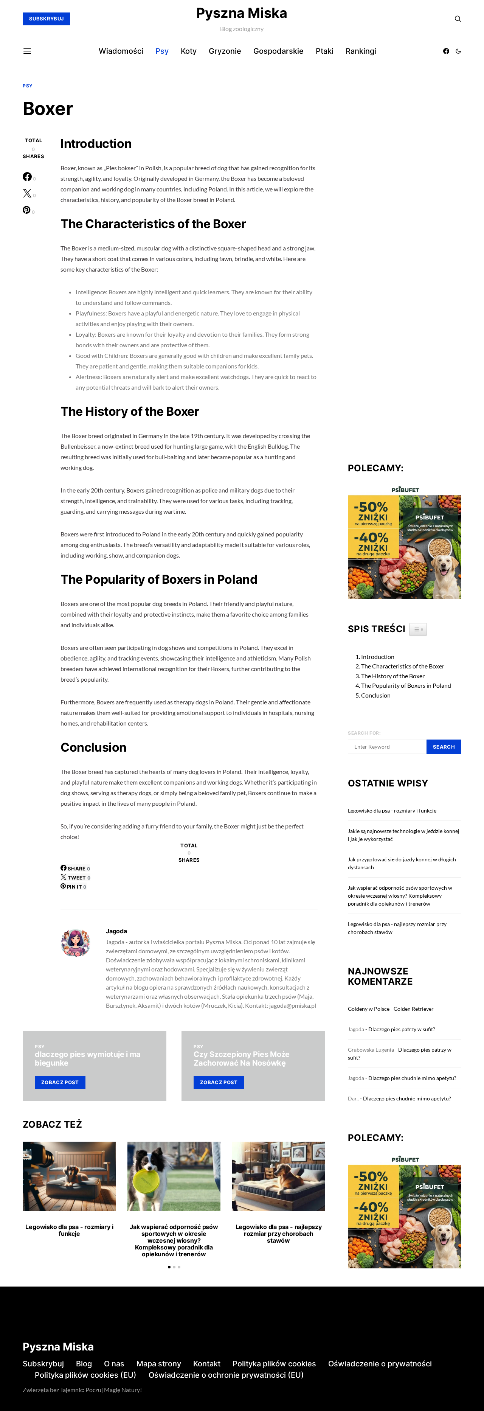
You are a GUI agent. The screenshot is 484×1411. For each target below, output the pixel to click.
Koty (189, 51)
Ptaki (325, 51)
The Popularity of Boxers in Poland (406, 685)
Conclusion (376, 695)
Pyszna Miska (241, 13)
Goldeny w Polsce (368, 1008)
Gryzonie (225, 51)
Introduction (377, 656)
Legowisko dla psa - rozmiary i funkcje (69, 1230)
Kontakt (206, 1363)
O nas (114, 1363)
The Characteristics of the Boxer (402, 666)
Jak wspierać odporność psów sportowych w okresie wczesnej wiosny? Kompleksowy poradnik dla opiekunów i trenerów (174, 1240)
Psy (162, 51)
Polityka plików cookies (274, 1363)
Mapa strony (159, 1363)
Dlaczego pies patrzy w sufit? (401, 1029)
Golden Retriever (414, 1008)
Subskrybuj (43, 1363)
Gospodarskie (278, 51)
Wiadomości (121, 51)
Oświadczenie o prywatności (380, 1363)
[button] (458, 51)
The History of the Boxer (393, 675)
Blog (84, 1363)
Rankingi (361, 51)
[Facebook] (446, 51)
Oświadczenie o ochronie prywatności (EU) (226, 1375)
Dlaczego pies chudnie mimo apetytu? (412, 1078)
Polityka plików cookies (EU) (86, 1375)
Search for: (364, 733)
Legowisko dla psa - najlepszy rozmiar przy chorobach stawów (279, 1233)
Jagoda (116, 931)
